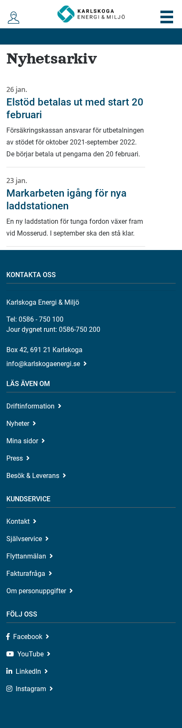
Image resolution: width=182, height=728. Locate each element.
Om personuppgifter (36, 591)
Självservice (24, 539)
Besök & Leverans (32, 476)
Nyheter (17, 424)
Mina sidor (22, 441)
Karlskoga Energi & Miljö (91, 14)
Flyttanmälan (26, 556)
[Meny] (167, 17)
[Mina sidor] (15, 18)
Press (14, 458)
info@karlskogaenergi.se (43, 364)
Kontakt (18, 521)
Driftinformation (30, 406)
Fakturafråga (25, 574)
